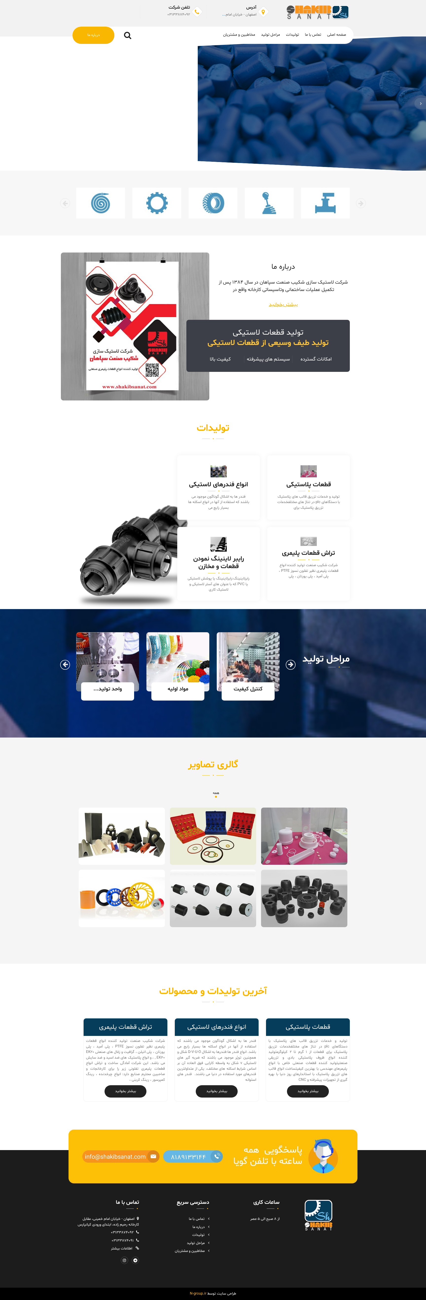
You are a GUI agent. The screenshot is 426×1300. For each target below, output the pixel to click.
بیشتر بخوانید (283, 304)
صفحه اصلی (336, 34)
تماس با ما (313, 34)
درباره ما (94, 35)
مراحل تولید (270, 34)
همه (216, 793)
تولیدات (292, 34)
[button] (420, 103)
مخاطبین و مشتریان (239, 34)
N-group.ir (213, 1293)
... (224, 14)
